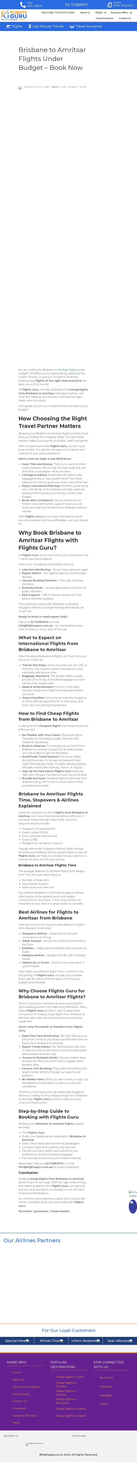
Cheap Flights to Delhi (70, 1377)
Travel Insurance (104, 18)
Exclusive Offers (119, 12)
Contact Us (125, 18)
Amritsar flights (67, 369)
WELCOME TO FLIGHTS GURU (58, 12)
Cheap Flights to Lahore (71, 1408)
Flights (99, 12)
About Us (85, 12)
